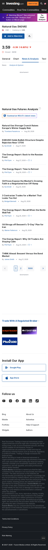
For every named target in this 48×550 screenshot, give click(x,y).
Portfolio (5, 425)
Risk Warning (7, 536)
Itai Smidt (7, 146)
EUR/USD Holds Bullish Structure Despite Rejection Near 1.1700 (23, 141)
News (4, 65)
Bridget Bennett (10, 201)
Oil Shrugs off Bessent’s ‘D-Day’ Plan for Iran (22, 225)
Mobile (5, 419)
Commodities (9, 10)
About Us (30, 414)
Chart (16, 59)
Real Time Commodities (28, 10)
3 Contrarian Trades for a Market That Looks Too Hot (22, 196)
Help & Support (32, 425)
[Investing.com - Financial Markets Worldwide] (15, 3)
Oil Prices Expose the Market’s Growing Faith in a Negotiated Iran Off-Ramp (22, 182)
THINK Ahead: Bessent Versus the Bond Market (22, 254)
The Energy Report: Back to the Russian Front (22, 155)
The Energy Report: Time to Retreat (20, 169)
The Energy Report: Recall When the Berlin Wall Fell (24, 211)
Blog (4, 414)
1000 (30, 268)
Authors (29, 430)
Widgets (5, 430)
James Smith (9, 259)
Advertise (30, 419)
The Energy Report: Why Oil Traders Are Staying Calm (22, 240)
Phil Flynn (8, 160)
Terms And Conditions (10, 519)
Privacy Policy (7, 527)
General (6, 59)
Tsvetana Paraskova (12, 131)
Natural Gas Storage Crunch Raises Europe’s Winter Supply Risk (20, 126)
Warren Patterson (10, 230)
